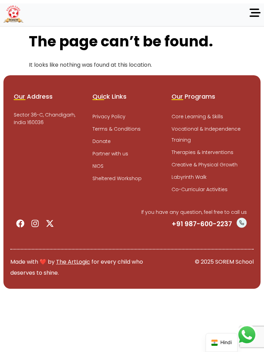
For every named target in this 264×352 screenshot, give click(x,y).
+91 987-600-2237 (202, 224)
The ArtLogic (73, 262)
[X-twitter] (49, 223)
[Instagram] (35, 223)
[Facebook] (20, 223)
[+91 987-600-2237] (241, 223)
